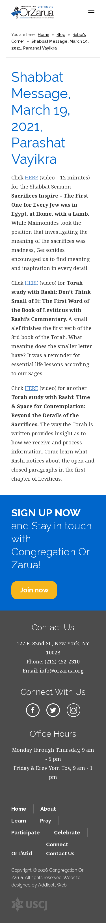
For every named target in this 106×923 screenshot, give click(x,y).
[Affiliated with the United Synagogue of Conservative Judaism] (29, 904)
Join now (34, 590)
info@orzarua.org (62, 670)
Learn (18, 821)
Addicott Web (52, 885)
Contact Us (60, 853)
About (48, 809)
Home (43, 34)
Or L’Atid (21, 853)
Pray (45, 821)
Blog (61, 34)
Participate (25, 833)
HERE (31, 177)
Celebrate (67, 833)
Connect (57, 844)
